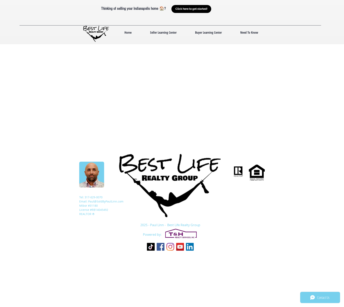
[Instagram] (170, 247)
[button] (249, 32)
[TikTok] (151, 247)
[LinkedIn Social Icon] (190, 247)
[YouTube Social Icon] (180, 247)
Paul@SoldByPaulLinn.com (105, 201)
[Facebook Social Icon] (160, 247)
